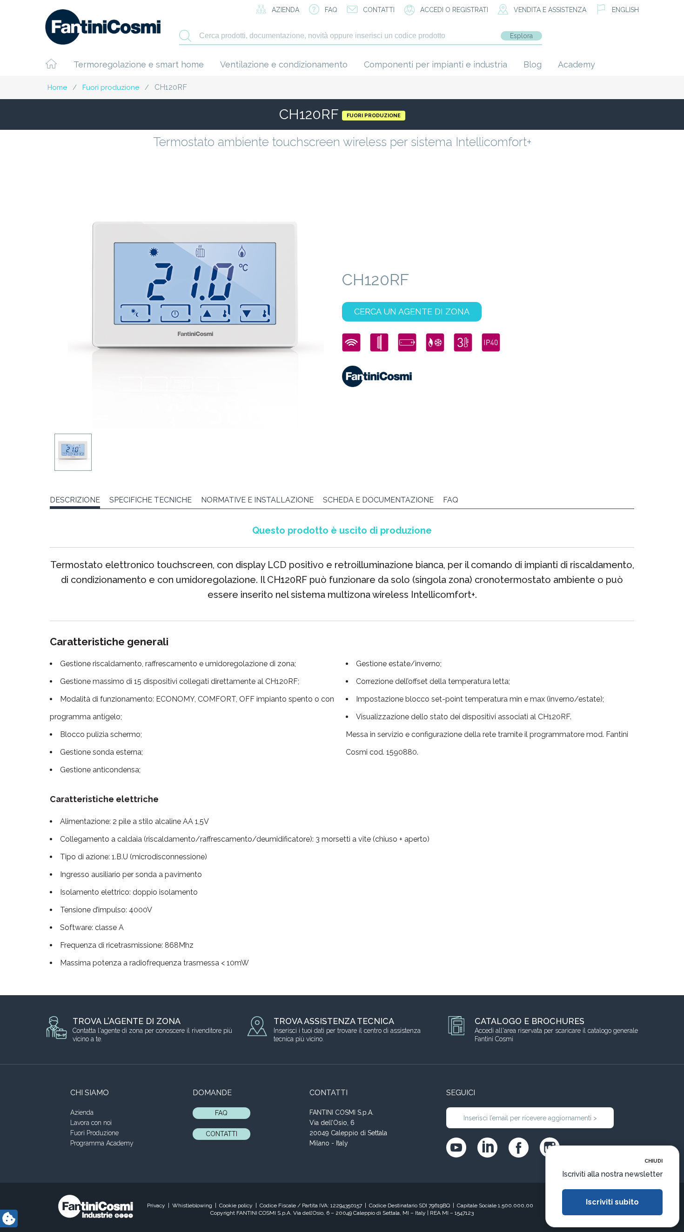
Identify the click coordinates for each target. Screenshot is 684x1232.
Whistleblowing (192, 1205)
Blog (532, 64)
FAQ (450, 499)
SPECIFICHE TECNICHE (150, 499)
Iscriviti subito (612, 1202)
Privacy (156, 1205)
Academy (576, 64)
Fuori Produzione (94, 1133)
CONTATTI (221, 1134)
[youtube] (456, 1148)
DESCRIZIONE (75, 499)
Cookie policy (236, 1205)
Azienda (82, 1112)
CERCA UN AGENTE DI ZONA (411, 311)
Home (57, 87)
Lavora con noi (91, 1122)
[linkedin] (487, 1148)
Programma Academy (102, 1143)
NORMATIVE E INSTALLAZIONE (257, 499)
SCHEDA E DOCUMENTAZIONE (378, 499)
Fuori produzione (110, 87)
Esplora (521, 36)
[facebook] (519, 1148)
